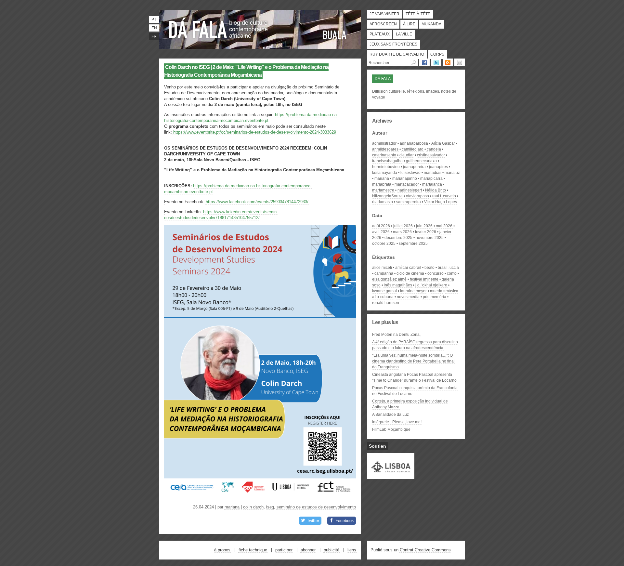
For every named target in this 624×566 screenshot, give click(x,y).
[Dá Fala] (198, 27)
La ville (404, 34)
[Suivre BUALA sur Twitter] (436, 62)
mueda (436, 291)
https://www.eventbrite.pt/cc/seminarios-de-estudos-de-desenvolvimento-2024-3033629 (254, 132)
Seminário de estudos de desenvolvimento (316, 507)
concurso (435, 273)
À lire (409, 24)
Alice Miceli (382, 267)
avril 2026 (381, 232)
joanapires (438, 167)
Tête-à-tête (418, 14)
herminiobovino (386, 167)
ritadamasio (382, 202)
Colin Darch (253, 507)
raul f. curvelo (444, 196)
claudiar (406, 155)
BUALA (334, 35)
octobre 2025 (384, 243)
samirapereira (408, 202)
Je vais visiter (384, 14)
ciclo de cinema (410, 273)
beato (429, 267)
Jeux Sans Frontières (393, 44)
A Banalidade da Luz (390, 414)
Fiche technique (253, 549)
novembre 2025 (430, 237)
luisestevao (410, 172)
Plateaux (380, 34)
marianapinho (404, 178)
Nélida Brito (435, 190)
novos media (408, 297)
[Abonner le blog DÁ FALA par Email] (459, 62)
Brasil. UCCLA (448, 267)
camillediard (412, 149)
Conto (452, 273)
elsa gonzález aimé (389, 279)
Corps (437, 54)
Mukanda (431, 24)
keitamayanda (384, 172)
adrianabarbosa (414, 143)
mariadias (432, 172)
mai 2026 (444, 226)
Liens (351, 549)
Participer (283, 549)
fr (154, 36)
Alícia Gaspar (443, 143)
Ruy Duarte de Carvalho (397, 54)
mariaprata (381, 184)
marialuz (452, 172)
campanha (383, 273)
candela (434, 149)
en (154, 28)
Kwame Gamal (384, 291)
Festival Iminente (424, 279)
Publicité (331, 549)
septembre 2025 (413, 243)
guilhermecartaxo (421, 161)
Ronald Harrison (385, 302)
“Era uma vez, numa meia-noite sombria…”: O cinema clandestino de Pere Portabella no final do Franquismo (413, 361)
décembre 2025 (398, 237)
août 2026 (381, 226)
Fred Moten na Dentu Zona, (396, 334)
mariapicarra (431, 178)
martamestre (383, 190)
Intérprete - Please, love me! (397, 422)
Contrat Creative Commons (425, 549)
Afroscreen (383, 24)
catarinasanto (384, 155)
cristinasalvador (431, 155)
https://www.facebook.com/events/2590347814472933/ (257, 201)
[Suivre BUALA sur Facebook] (424, 62)
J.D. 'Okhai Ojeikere (431, 285)
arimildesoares (385, 149)
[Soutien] (390, 476)
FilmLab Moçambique (391, 429)
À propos (222, 549)
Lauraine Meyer (413, 291)
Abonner (308, 549)
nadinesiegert (409, 190)
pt (153, 19)
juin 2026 (424, 226)
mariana (232, 507)
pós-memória (434, 297)
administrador (384, 143)
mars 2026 (402, 232)
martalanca (432, 184)
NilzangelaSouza (387, 196)
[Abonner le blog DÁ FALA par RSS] (448, 62)
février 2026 (425, 232)
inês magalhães (398, 285)
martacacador (407, 184)
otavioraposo (417, 196)
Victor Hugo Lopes (440, 202)
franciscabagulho (387, 161)
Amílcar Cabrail (408, 267)
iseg (270, 507)
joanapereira (414, 167)
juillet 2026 (403, 226)
